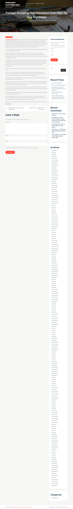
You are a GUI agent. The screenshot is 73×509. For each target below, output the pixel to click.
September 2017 (55, 324)
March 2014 (54, 410)
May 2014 (53, 406)
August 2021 (54, 228)
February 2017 (54, 338)
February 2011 (54, 475)
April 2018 (54, 310)
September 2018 (55, 299)
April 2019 (54, 285)
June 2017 (54, 330)
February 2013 (54, 436)
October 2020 (54, 248)
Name (6, 135)
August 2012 (54, 449)
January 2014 (54, 414)
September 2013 (55, 422)
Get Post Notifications (39, 3)
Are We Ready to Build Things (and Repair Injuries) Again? (59, 131)
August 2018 (54, 301)
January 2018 (54, 316)
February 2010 (54, 479)
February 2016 (54, 363)
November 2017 (55, 320)
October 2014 (54, 395)
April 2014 (54, 408)
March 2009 (54, 485)
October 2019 (54, 273)
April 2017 (54, 334)
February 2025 (55, 171)
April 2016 (54, 359)
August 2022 (54, 203)
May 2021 (53, 234)
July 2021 (53, 230)
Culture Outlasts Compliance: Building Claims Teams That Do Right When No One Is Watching (58, 97)
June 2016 (54, 354)
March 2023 (54, 189)
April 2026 (54, 154)
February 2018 (54, 314)
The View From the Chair (57, 83)
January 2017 (54, 340)
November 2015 (55, 369)
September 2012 (55, 446)
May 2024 (54, 181)
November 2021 (55, 222)
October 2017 (54, 322)
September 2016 (55, 348)
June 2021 (54, 232)
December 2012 (55, 440)
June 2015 (54, 379)
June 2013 (54, 428)
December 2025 (55, 160)
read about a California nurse (12, 39)
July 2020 (54, 254)
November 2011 (55, 467)
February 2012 (54, 461)
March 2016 (54, 361)
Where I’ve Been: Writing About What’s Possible (58, 126)
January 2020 (54, 267)
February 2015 (54, 387)
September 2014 (55, 397)
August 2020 (54, 252)
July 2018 (53, 303)
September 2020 (55, 250)
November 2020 (55, 246)
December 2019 (55, 269)
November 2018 (55, 295)
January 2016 (54, 365)
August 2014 (54, 399)
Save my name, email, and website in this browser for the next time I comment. (22, 147)
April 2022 (54, 211)
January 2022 (54, 218)
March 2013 (54, 434)
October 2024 (54, 179)
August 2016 (54, 350)
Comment (7, 122)
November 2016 (55, 344)
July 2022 (53, 205)
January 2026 (54, 158)
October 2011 (54, 469)
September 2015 (55, 373)
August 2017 (54, 326)
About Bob (31, 3)
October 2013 (54, 420)
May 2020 (54, 258)
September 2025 (55, 164)
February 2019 (54, 289)
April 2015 (54, 383)
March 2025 (54, 168)
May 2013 (53, 430)
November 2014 (55, 393)
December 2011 (55, 465)
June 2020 (54, 256)
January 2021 (54, 242)
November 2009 (55, 481)
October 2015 (54, 371)
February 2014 (54, 412)
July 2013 (53, 426)
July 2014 (53, 401)
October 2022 (54, 199)
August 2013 (54, 424)
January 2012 (54, 463)
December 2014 (55, 391)
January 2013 (54, 438)
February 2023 (55, 191)
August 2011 (54, 473)
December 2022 (55, 195)
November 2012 (55, 442)
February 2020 (55, 265)
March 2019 (54, 287)
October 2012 (54, 444)
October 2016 (54, 346)
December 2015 (55, 367)
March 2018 (54, 312)
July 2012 (53, 451)
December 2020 (55, 244)
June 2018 (54, 305)
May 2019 (53, 283)
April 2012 (54, 457)
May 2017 (53, 332)
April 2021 (54, 236)
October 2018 (54, 297)
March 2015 (54, 385)
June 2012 (54, 453)
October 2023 (54, 187)
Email (6, 141)
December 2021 (55, 220)
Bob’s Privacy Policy (28, 507)
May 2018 (53, 307)
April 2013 (54, 432)
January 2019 (54, 291)
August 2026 (54, 150)
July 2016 (53, 352)
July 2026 (53, 152)
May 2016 (53, 357)
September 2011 (55, 471)
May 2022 (54, 209)
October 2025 (54, 162)
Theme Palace (65, 507)
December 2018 (55, 293)
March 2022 (54, 213)
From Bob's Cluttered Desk (18, 507)
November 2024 (55, 177)
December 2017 (55, 318)
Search (52, 68)
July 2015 (53, 377)
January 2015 (54, 389)
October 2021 (54, 224)
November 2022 (55, 197)
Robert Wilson (55, 129)
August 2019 (54, 277)
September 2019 (55, 275)
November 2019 (55, 271)
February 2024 (55, 185)
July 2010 (53, 477)
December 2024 (55, 175)
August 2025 (54, 166)
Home (27, 3)
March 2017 (54, 336)
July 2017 (53, 328)
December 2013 (55, 416)
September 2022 (55, 201)
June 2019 (54, 281)
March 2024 (54, 183)
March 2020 (54, 263)
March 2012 (54, 459)
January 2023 (54, 193)
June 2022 (54, 207)
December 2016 (55, 342)
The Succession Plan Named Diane (59, 85)
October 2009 (54, 483)
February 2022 (55, 215)
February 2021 (54, 240)
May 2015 (53, 381)
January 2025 (54, 173)
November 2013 (55, 418)
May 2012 (53, 455)
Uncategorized (55, 497)
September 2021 (55, 226)
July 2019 (53, 279)
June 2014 (54, 404)
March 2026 (54, 156)
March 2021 (54, 238)
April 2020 (54, 260)
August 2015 (54, 375)
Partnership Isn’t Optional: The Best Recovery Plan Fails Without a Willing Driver (58, 89)
